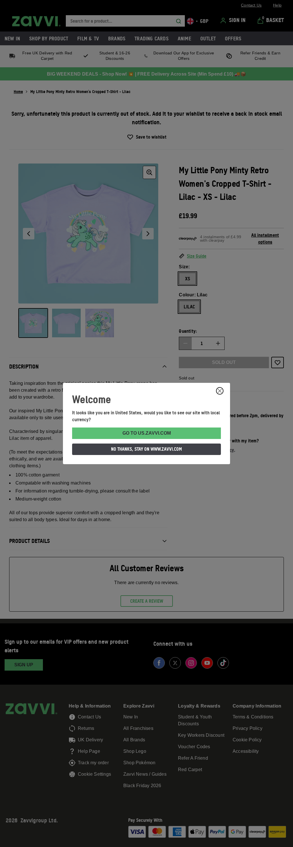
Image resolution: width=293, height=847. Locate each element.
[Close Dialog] (219, 390)
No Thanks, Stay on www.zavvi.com (146, 449)
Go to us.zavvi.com (146, 433)
